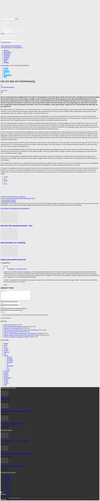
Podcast (6, 376)
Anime (5, 345)
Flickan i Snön (8, 325)
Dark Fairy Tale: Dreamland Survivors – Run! (16, 226)
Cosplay (6, 348)
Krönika (6, 70)
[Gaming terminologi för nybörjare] (4, 463)
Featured (6, 352)
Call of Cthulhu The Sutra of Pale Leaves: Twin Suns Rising (21, 330)
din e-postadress (20, 40)
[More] (50, 189)
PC (4, 73)
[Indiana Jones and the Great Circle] (9, 256)
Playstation (7, 75)
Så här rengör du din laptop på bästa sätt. (16, 454)
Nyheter (6, 50)
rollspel (6, 379)
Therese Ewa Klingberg (7, 87)
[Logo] (6, 47)
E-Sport (6, 350)
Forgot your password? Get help (10, 35)
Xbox (5, 77)
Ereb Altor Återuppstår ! (11, 331)
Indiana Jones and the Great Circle (13, 259)
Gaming (6, 59)
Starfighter (11, 269)
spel (5, 182)
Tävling (6, 381)
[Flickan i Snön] (4, 395)
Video (5, 61)
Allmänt (6, 343)
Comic (5, 347)
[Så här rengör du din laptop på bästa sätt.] (4, 450)
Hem (2, 65)
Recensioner (7, 52)
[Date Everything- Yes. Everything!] (9, 239)
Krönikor (6, 62)
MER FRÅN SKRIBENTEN (22, 208)
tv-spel (5, 183)
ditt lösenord (19, 32)
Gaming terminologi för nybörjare (13, 466)
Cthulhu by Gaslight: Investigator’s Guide (16, 337)
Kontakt (6, 23)
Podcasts (6, 57)
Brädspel (9, 357)
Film (5, 354)
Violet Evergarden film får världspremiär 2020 (21, 198)
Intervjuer (7, 56)
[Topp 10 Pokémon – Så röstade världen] (4, 438)
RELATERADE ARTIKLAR (8, 208)
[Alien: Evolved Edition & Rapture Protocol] (4, 408)
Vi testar (6, 383)
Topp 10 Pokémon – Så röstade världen (15, 441)
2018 (5, 178)
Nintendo (7, 72)
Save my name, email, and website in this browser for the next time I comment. (25, 315)
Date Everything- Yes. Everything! (13, 243)
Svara (5, 285)
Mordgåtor (7, 54)
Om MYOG (7, 22)
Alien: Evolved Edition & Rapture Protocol (16, 326)
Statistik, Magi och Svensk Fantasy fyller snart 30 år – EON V (21, 335)
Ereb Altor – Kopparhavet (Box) (13, 328)
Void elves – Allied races (18, 196)
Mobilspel (10, 359)
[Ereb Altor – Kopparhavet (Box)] (4, 420)
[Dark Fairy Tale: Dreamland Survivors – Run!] (9, 222)
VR (7, 367)
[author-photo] (8, 200)
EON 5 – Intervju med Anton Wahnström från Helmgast (20, 333)
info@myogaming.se (15, 498)
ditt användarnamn (20, 30)
